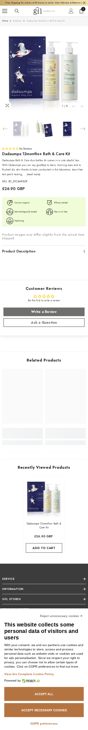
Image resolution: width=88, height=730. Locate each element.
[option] (44, 73)
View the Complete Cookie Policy (29, 674)
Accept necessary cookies (44, 710)
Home (5, 25)
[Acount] (71, 15)
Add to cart (44, 553)
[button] (74, 111)
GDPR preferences (44, 723)
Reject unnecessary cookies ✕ (61, 616)
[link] (22, 438)
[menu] (4, 15)
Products (17, 25)
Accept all (44, 694)
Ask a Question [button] (44, 327)
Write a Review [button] (44, 316)
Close (84, 5)
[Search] (16, 15)
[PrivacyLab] (30, 680)
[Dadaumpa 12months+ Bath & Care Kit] (44, 501)
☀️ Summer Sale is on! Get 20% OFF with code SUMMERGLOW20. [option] (44, 5)
